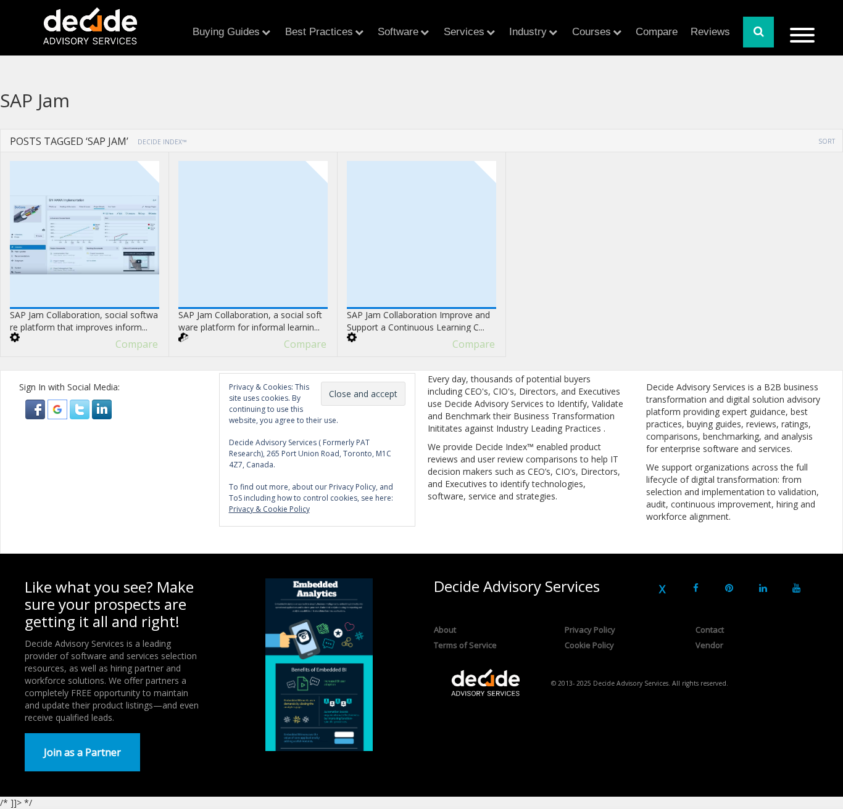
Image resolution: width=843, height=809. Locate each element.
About (445, 629)
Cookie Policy (589, 645)
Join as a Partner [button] (82, 752)
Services (464, 32)
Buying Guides (226, 32)
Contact (710, 629)
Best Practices (319, 32)
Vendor (709, 645)
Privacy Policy (590, 629)
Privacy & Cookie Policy (269, 509)
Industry (528, 32)
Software (398, 32)
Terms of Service (465, 645)
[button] (36, 408)
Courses (591, 32)
